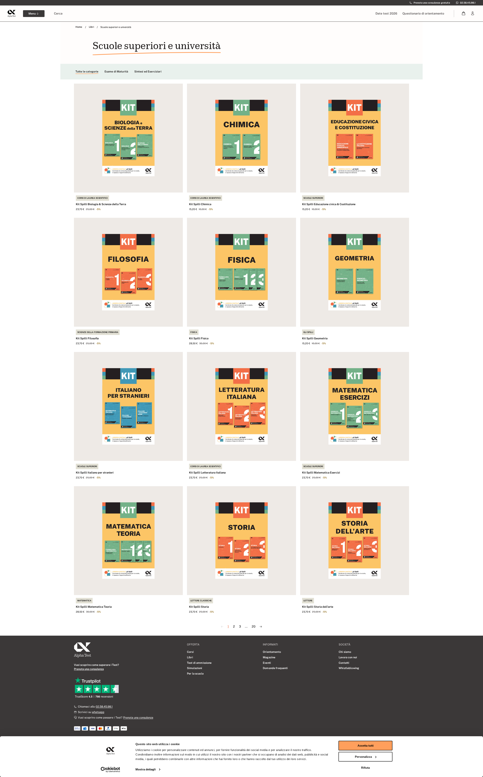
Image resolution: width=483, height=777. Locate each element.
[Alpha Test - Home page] (11, 13)
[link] (472, 13)
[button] (463, 13)
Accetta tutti (366, 745)
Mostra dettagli (145, 769)
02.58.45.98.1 (104, 706)
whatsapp (98, 712)
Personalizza (363, 756)
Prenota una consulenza (138, 717)
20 (253, 626)
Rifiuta (365, 767)
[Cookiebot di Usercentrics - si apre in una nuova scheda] (110, 769)
